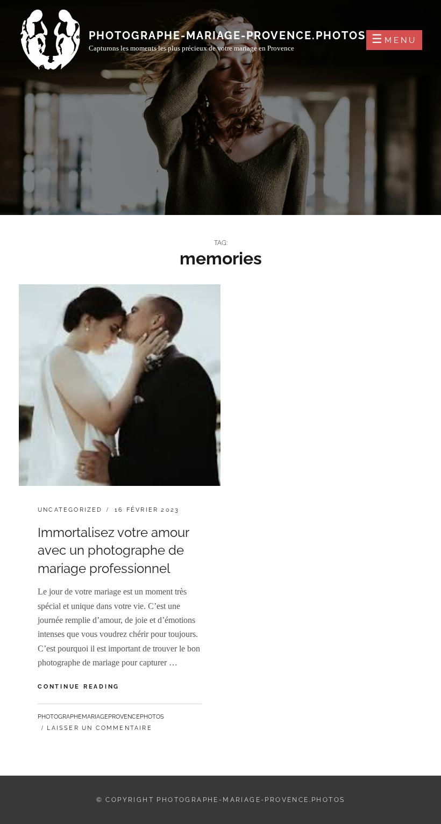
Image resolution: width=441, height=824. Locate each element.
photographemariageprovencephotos (101, 716)
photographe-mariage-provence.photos (227, 35)
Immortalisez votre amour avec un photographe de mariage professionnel (113, 550)
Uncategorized (70, 509)
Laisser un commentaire (99, 728)
